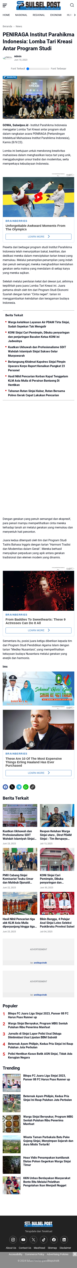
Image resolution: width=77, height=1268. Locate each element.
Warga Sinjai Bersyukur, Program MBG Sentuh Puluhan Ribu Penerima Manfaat (38, 1025)
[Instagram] (13, 1239)
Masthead (39, 1247)
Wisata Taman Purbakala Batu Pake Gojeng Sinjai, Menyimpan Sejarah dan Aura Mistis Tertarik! (48, 1140)
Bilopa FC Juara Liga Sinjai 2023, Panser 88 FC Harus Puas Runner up (38, 1015)
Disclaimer (65, 1247)
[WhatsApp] (25, 787)
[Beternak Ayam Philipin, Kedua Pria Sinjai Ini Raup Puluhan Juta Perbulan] (12, 1103)
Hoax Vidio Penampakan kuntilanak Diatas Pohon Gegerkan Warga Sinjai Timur (47, 1161)
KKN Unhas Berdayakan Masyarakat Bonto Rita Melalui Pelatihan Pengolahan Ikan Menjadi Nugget (46, 1181)
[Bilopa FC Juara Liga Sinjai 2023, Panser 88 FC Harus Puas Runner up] (12, 1083)
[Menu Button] (4, 5)
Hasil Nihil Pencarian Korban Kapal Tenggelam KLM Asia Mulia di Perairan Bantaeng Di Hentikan (38, 381)
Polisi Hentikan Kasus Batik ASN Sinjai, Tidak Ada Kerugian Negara (40, 1055)
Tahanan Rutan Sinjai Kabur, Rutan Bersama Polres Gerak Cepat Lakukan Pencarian (36, 393)
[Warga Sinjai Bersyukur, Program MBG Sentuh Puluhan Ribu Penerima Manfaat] (12, 1124)
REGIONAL (39, 15)
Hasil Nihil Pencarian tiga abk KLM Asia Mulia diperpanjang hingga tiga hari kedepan (19, 922)
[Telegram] (19, 787)
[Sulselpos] (38, 5)
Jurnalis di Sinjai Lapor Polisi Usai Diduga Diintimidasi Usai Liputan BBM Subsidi (34, 1035)
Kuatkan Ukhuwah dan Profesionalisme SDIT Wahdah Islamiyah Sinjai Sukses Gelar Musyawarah (37, 351)
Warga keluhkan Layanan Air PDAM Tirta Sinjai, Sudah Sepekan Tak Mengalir (39, 324)
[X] (12, 787)
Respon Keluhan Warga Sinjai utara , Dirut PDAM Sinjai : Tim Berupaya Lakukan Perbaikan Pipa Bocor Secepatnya (56, 835)
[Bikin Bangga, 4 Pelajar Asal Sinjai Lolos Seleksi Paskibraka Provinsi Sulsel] (57, 903)
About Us (11, 1247)
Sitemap (52, 1247)
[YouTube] (23, 1239)
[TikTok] (43, 1239)
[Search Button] (72, 5)
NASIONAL (21, 15)
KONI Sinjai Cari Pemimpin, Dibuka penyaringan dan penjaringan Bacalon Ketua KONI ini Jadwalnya (38, 337)
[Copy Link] (32, 787)
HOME (6, 15)
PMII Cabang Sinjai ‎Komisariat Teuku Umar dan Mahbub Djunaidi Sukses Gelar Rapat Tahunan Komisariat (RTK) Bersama (20, 879)
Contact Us (25, 1247)
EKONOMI (56, 15)
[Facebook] (5, 787)
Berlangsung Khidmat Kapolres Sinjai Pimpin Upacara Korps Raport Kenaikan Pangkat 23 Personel (37, 366)
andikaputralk (40, 963)
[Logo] (38, 1224)
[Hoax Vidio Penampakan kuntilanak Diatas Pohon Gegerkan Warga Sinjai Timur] (12, 1165)
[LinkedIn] (64, 1239)
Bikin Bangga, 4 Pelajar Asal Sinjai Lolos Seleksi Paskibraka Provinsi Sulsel (57, 922)
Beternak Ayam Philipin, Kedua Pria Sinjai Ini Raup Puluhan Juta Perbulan (40, 1045)
